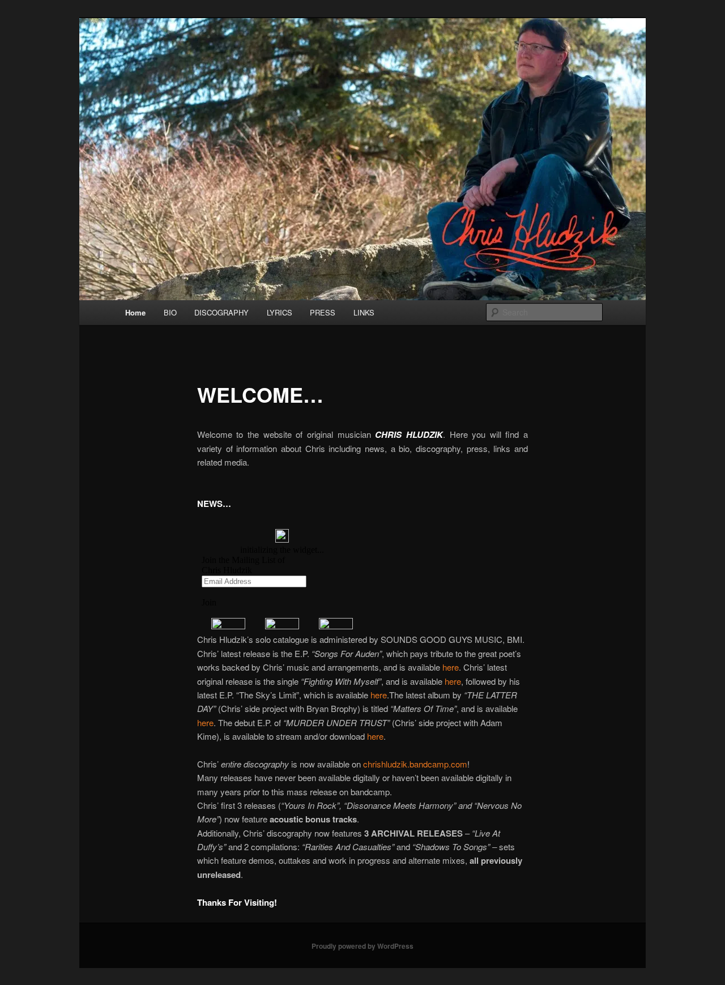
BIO (170, 312)
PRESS (322, 312)
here (450, 667)
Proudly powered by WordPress (362, 946)
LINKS (363, 312)
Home (135, 312)
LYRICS (279, 312)
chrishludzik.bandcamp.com (415, 764)
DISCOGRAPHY (221, 312)
